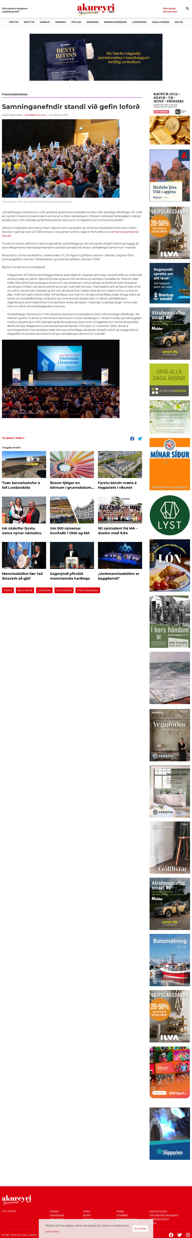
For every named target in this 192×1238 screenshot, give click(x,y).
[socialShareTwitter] (140, 439)
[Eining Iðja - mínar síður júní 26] (170, 464)
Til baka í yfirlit (13, 438)
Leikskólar (44, 590)
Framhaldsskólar (87, 590)
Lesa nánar (52, 1231)
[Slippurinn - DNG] (170, 1134)
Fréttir (8, 590)
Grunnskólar (64, 590)
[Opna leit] (187, 8)
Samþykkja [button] (140, 1228)
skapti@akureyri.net (35, 115)
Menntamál (25, 590)
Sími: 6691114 (9, 1211)
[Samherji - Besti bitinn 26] (170, 678)
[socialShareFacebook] (132, 439)
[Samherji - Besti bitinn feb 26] (96, 57)
